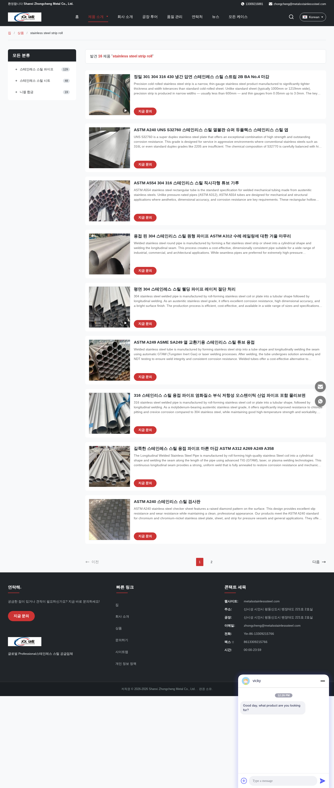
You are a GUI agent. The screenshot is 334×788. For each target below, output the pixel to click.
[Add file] (244, 781)
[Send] (322, 781)
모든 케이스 (238, 17)
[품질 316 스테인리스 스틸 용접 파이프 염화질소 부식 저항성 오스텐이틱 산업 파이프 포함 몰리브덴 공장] (109, 413)
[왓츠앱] (320, 401)
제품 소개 (96, 17)
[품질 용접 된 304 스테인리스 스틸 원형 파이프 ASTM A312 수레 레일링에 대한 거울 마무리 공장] (109, 254)
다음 (316, 562)
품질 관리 (174, 17)
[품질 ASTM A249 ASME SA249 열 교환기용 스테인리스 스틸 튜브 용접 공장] (109, 360)
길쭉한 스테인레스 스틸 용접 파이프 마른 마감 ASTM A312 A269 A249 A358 (204, 448)
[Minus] (322, 681)
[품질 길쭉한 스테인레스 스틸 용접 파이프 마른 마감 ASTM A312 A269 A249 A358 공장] (109, 466)
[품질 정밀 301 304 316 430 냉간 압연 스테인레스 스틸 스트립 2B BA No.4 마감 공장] (109, 94)
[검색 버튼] (291, 17)
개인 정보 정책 (125, 663)
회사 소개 (125, 17)
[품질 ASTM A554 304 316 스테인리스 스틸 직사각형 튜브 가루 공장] (109, 201)
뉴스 (215, 17)
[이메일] (320, 386)
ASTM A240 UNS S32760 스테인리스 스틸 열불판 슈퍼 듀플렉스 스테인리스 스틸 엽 (211, 130)
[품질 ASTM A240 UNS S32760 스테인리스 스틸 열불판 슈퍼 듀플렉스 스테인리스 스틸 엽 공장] (109, 147)
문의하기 (121, 640)
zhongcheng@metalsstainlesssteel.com (300, 4)
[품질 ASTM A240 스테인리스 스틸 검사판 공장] (109, 519)
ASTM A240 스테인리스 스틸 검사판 (167, 501)
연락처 (197, 17)
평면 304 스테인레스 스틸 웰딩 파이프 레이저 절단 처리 (185, 289)
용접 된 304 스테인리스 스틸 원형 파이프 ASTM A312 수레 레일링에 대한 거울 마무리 (212, 236)
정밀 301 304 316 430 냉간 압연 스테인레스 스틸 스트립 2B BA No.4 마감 (201, 76)
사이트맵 (121, 652)
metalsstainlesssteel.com (262, 601)
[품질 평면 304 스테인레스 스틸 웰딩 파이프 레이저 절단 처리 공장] (109, 307)
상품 (20, 33)
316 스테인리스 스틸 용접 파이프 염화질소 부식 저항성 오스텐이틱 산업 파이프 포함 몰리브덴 (220, 395)
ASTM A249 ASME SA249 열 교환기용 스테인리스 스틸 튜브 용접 (194, 342)
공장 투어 (150, 17)
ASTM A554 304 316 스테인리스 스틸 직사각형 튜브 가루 (186, 183)
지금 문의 (145, 111)
